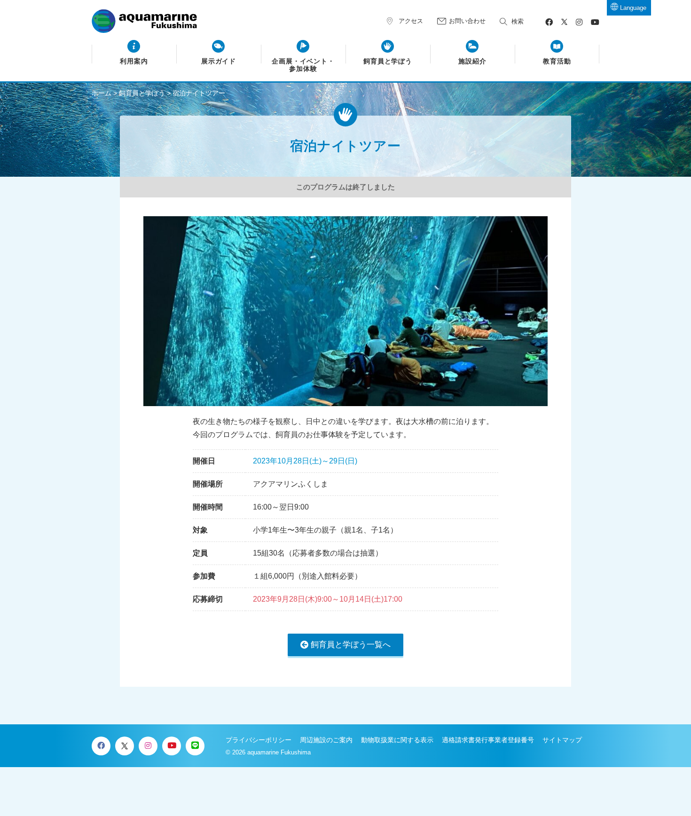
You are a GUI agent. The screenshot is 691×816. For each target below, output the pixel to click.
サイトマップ (562, 740)
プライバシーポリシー (258, 740)
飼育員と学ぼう (388, 61)
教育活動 (557, 61)
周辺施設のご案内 (326, 740)
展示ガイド (218, 61)
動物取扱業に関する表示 (397, 740)
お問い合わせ (467, 20)
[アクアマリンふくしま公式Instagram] (579, 22)
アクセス (411, 20)
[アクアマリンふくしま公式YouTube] (595, 22)
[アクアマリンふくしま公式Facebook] (549, 22)
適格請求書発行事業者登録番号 (488, 740)
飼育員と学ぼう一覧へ (351, 644)
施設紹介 (472, 61)
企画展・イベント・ (303, 65)
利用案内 (134, 61)
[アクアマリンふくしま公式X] (564, 22)
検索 (517, 21)
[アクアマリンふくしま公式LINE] (195, 746)
